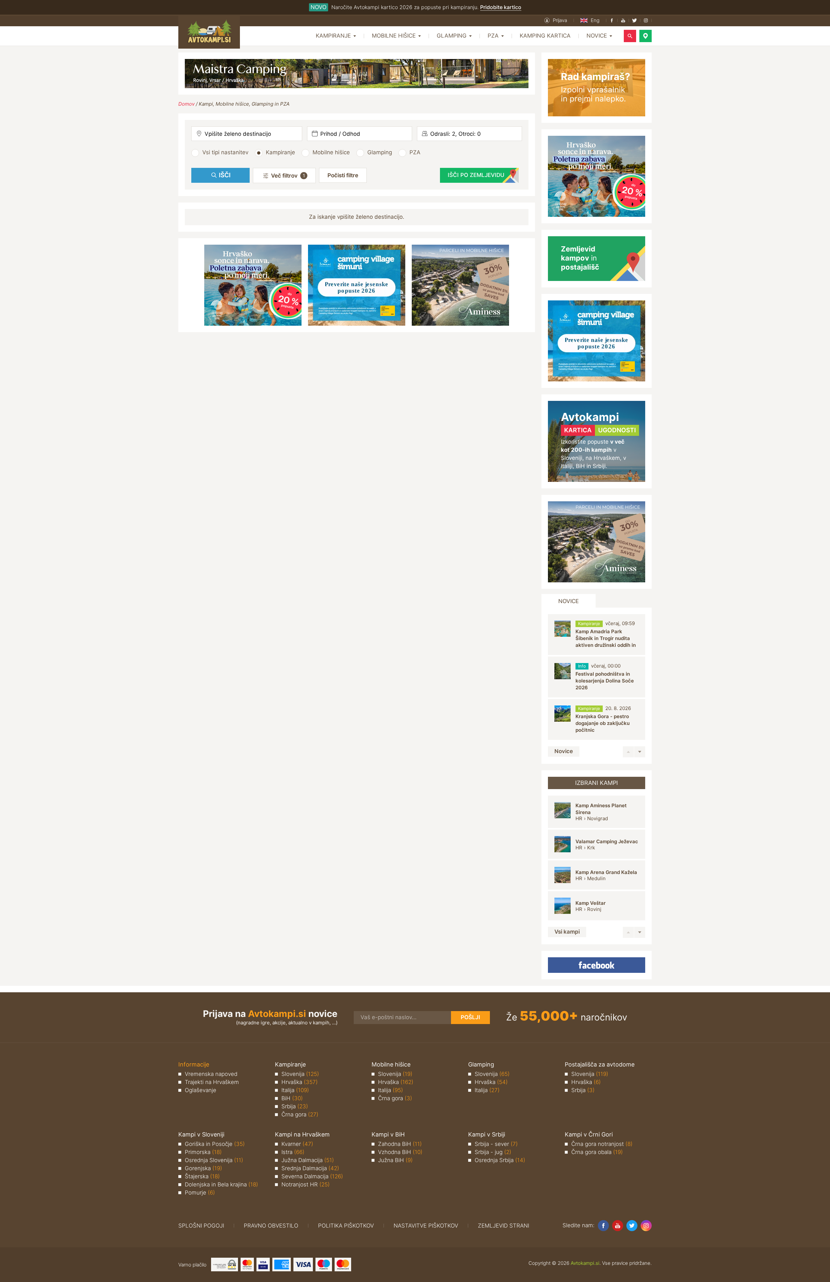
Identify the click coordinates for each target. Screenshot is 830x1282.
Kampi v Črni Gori (589, 1134)
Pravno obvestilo (271, 1225)
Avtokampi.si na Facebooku (596, 965)
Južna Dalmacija (307, 1160)
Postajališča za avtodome (599, 1064)
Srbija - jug (493, 1152)
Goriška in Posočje (215, 1144)
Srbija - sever (496, 1144)
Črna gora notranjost (602, 1144)
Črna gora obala (597, 1152)
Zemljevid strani (503, 1225)
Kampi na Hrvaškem (302, 1134)
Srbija (294, 1106)
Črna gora (299, 1114)
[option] (596, 634)
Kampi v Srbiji (486, 1134)
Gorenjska (203, 1168)
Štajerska (202, 1176)
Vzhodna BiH (400, 1152)
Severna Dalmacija (312, 1176)
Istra (292, 1152)
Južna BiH (395, 1160)
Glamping (379, 152)
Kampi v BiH (388, 1134)
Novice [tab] (568, 601)
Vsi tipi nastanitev (225, 152)
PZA (415, 152)
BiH (292, 1098)
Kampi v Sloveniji (201, 1134)
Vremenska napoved (211, 1074)
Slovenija (300, 1074)
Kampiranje (280, 152)
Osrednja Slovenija (214, 1160)
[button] (555, 20)
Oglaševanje (200, 1090)
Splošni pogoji (201, 1225)
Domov (186, 104)
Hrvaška (299, 1082)
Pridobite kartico (500, 7)
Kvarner (297, 1144)
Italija (295, 1090)
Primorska (203, 1152)
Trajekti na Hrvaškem (212, 1082)
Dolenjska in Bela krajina (221, 1184)
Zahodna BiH (400, 1144)
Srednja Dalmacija (310, 1168)
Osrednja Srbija (500, 1160)
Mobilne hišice (331, 152)
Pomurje (200, 1192)
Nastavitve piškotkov (426, 1225)
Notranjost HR (305, 1184)
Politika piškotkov (346, 1225)
